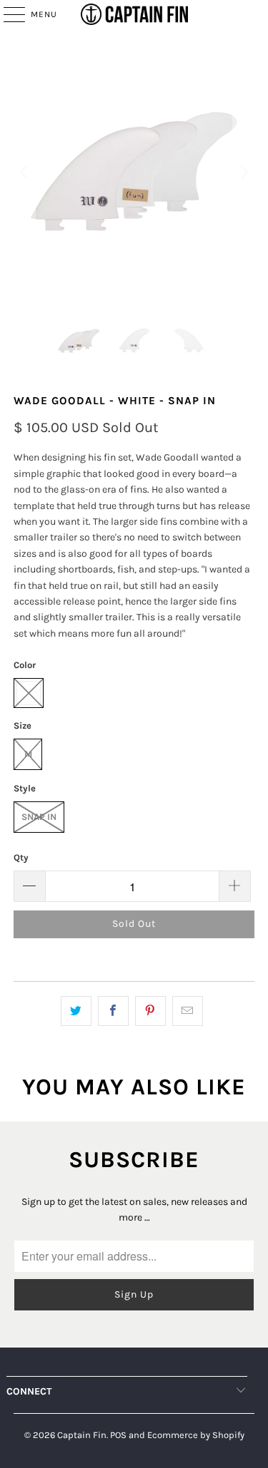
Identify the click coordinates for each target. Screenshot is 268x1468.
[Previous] (24, 172)
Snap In (38, 816)
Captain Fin (81, 1434)
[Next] (243, 172)
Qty (21, 857)
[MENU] (7, 14)
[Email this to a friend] (187, 1011)
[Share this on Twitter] (76, 1011)
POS (118, 1434)
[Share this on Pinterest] (150, 1011)
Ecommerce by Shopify (195, 1434)
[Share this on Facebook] (113, 1011)
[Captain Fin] (134, 14)
